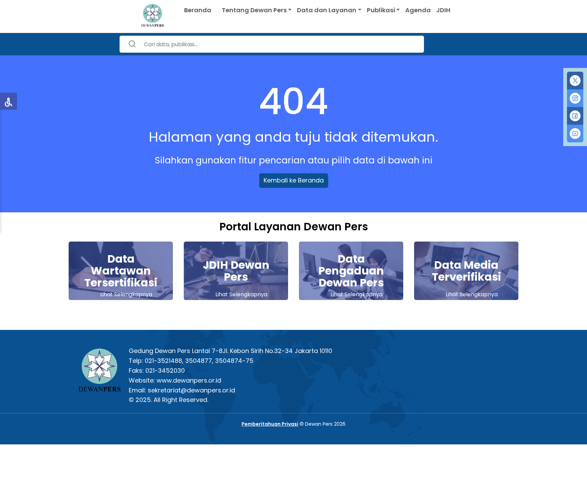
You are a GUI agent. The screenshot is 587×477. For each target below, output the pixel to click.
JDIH (443, 10)
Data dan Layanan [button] (326, 10)
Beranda (197, 10)
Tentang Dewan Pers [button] (254, 10)
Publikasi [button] (381, 10)
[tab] (575, 80)
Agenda (418, 10)
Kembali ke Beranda (294, 180)
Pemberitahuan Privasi (270, 424)
